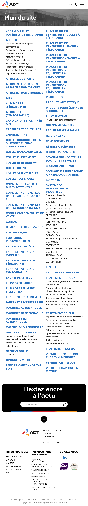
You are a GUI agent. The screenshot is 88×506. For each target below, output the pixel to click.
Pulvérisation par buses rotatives (61, 120)
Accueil (12, 40)
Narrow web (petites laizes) (58, 288)
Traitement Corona (60, 278)
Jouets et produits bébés (24, 302)
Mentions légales (17, 500)
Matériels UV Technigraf (24, 327)
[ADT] (10, 4)
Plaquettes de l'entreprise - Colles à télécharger (63, 34)
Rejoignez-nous (13, 470)
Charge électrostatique (56, 195)
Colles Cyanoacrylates (24, 152)
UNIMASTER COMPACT (57, 259)
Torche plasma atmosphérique (60, 298)
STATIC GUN (52, 242)
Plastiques (54, 97)
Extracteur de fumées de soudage (61, 320)
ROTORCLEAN (53, 235)
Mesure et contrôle (14, 57)
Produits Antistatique (62, 102)
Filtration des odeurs (55, 330)
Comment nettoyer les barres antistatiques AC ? (24, 196)
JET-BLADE (51, 225)
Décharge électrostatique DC (59, 212)
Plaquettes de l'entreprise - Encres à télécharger (63, 58)
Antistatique (37, 459)
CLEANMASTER (53, 199)
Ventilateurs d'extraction (57, 344)
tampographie (40, 484)
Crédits (61, 500)
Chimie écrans (16, 135)
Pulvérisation (56, 116)
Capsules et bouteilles (23, 129)
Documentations (14, 466)
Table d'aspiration (54, 340)
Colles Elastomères (21, 157)
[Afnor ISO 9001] (64, 467)
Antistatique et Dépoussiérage (20, 50)
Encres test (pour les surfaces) (20, 336)
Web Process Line (54, 308)
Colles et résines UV (21, 163)
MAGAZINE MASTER (56, 229)
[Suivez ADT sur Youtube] (73, 458)
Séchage (49, 467)
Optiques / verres (19, 360)
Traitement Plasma (60, 349)
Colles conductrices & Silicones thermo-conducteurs (23, 143)
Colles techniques (20, 179)
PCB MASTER (52, 232)
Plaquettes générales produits (19, 67)
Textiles (52, 267)
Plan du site (73, 500)
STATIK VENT (52, 245)
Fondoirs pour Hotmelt (23, 297)
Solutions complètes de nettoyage (61, 239)
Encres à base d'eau (20, 246)
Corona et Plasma (14, 54)
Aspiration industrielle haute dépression (64, 317)
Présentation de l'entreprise (18, 60)
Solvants (53, 180)
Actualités (11, 460)
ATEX (9, 98)
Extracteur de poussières (57, 324)
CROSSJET (51, 202)
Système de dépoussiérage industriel (57, 188)
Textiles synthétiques (63, 272)
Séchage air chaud (60, 166)
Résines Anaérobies (60, 147)
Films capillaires (19, 283)
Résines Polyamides (60, 152)
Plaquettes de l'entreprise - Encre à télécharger (62, 46)
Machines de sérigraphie (24, 313)
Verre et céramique (60, 363)
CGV (8, 473)
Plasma (43, 465)
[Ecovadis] (74, 467)
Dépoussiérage (38, 461)
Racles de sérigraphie (62, 130)
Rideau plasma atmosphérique (60, 291)
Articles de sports (20, 79)
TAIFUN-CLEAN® (54, 255)
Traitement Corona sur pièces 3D (61, 305)
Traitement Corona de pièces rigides (62, 301)
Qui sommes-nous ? (60, 125)
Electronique (16, 232)
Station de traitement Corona (59, 295)
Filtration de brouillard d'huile (59, 327)
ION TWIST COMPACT (57, 222)
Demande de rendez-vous (24, 227)
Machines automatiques (24, 308)
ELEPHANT (51, 215)
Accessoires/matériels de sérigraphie (43, 488)
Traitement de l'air (60, 313)
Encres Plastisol (19, 278)
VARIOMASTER (53, 262)
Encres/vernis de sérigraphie (39, 481)
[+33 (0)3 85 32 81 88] (76, 4)
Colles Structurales (22, 173)
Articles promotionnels (24, 93)
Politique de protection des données (41, 500)
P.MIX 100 (10, 355)
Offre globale (17, 351)
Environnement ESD (55, 219)
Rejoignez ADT (56, 136)
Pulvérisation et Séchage (17, 64)
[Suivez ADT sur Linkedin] (65, 458)
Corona (35, 465)
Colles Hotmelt (18, 168)
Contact (12, 222)
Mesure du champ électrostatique (21, 339)
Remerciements (57, 141)
